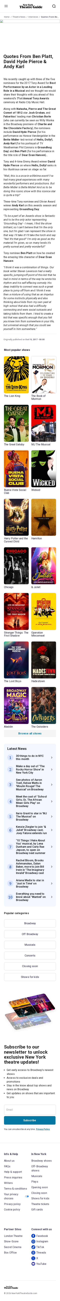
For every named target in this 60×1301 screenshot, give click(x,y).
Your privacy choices (11, 1196)
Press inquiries (13, 1177)
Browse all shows (30, 733)
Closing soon (30, 966)
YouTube (41, 1263)
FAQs (7, 1166)
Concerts (30, 955)
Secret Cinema (12, 1247)
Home (7, 17)
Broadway (30, 923)
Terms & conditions (15, 1188)
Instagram (42, 1241)
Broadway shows (41, 1160)
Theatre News (19, 17)
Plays (34, 1181)
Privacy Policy (43, 1129)
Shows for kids (30, 977)
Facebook (42, 1236)
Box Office (10, 1252)
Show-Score (11, 1241)
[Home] (31, 6)
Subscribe (29, 1120)
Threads (41, 1252)
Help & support (13, 1171)
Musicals (29, 944)
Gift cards (37, 1209)
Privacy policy (12, 1204)
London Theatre (13, 1236)
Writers (8, 1183)
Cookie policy (12, 1209)
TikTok (40, 1247)
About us (9, 1160)
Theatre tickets (40, 1204)
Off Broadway (30, 934)
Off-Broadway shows (39, 1168)
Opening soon (39, 1187)
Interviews (33, 17)
